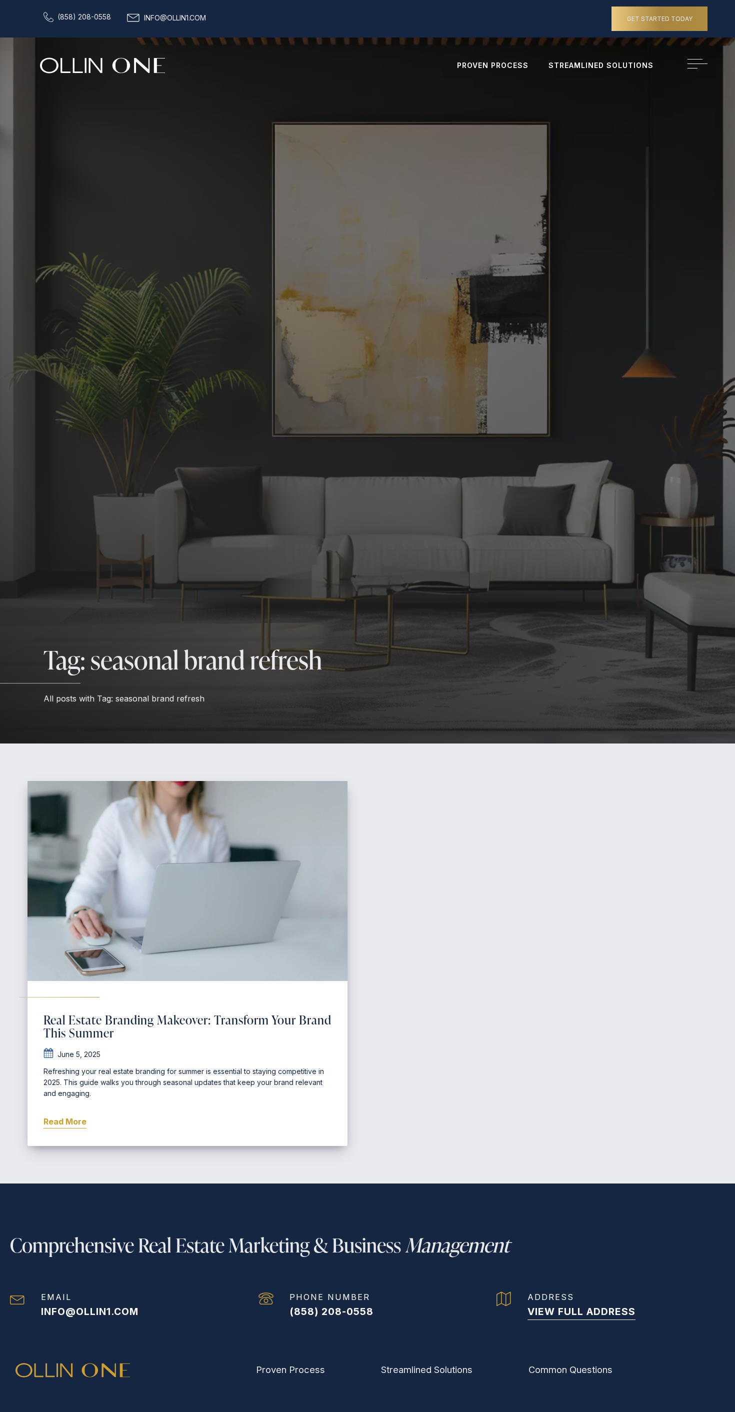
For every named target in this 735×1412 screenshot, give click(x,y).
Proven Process (492, 65)
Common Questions (570, 1369)
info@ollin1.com (89, 1312)
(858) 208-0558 (332, 1312)
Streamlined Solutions (601, 65)
